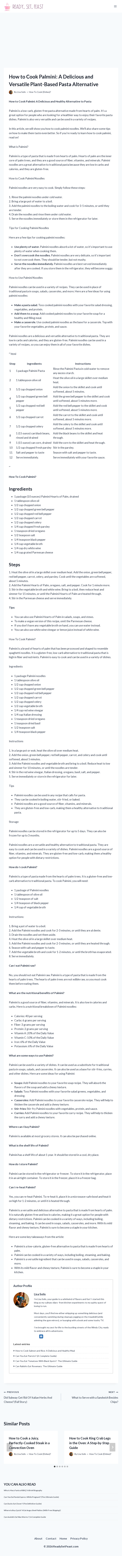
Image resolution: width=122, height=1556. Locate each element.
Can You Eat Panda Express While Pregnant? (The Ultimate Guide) (31, 1497)
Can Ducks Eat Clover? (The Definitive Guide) (23, 1503)
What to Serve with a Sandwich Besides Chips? (95, 1397)
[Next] (112, 1447)
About (38, 1538)
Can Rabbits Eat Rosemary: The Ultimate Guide (38, 1366)
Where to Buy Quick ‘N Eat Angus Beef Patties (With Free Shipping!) (32, 1510)
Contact (51, 1538)
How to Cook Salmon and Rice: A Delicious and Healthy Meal (45, 1350)
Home (63, 1538)
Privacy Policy (79, 1538)
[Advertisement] (61, 36)
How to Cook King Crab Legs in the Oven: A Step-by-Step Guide (90, 1443)
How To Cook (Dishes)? (40, 92)
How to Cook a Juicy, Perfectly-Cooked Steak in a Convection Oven (29, 1443)
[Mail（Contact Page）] (41, 1336)
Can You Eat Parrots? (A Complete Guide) (36, 1356)
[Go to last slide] (9, 1447)
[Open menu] (115, 6)
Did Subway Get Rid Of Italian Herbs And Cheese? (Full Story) (28, 1397)
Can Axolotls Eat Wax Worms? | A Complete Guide (25, 1517)
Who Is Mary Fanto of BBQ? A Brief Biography (23, 1490)
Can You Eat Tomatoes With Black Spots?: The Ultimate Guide (46, 1361)
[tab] (54, 1466)
